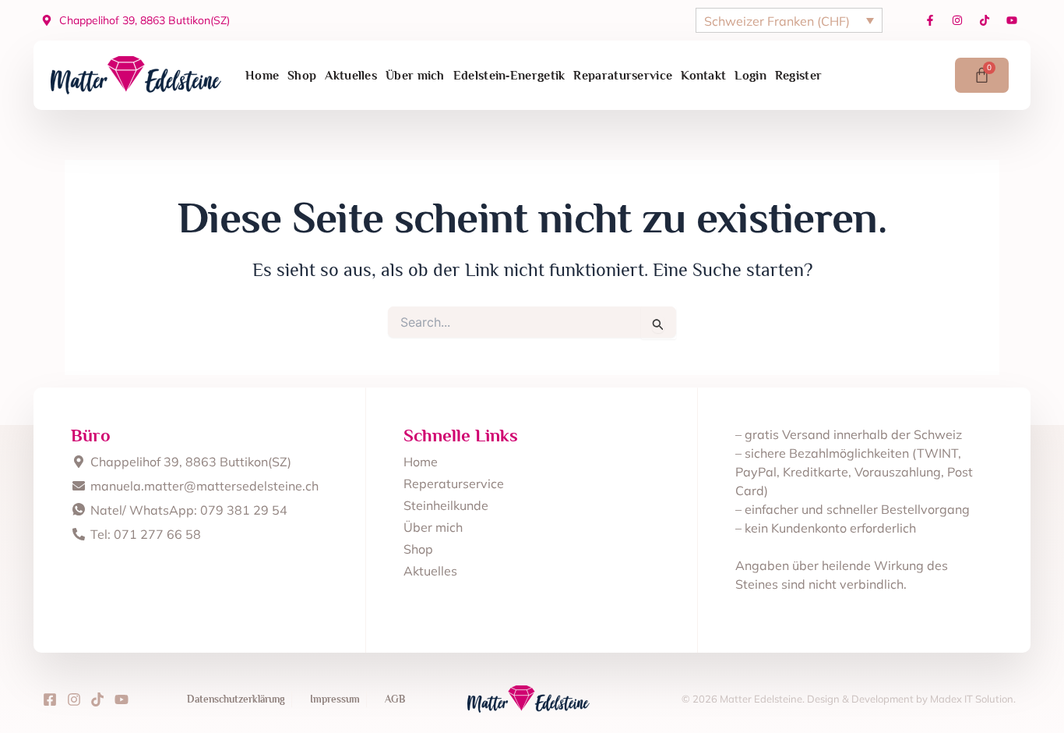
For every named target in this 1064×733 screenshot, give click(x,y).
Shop (301, 76)
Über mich (415, 76)
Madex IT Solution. (973, 698)
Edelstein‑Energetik (509, 76)
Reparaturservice (622, 76)
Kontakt (703, 76)
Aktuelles (351, 76)
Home (262, 76)
